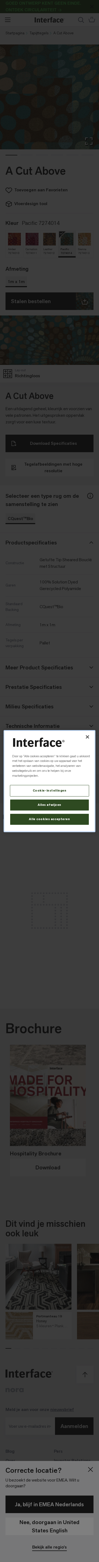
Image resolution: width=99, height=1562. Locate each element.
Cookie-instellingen (50, 791)
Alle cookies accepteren (49, 819)
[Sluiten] (87, 737)
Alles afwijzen (49, 805)
